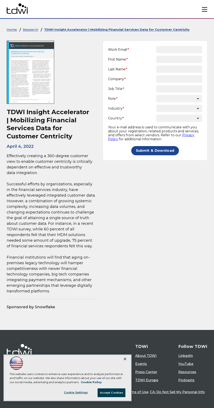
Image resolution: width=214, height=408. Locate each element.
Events (141, 364)
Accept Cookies (111, 392)
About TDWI (146, 356)
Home (12, 30)
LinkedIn (185, 356)
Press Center (146, 372)
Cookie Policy (91, 382)
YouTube (185, 364)
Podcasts (186, 380)
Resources (187, 372)
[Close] (125, 359)
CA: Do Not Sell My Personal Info (177, 392)
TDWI (141, 346)
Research (30, 30)
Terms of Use (137, 392)
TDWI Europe (146, 380)
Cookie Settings (76, 392)
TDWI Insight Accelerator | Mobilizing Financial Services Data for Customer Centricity (117, 30)
